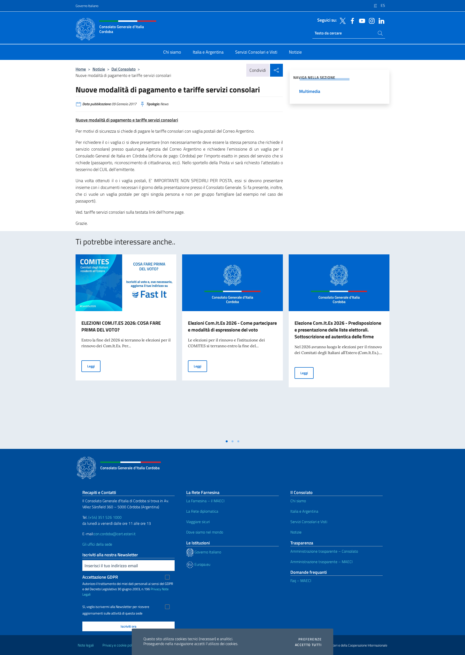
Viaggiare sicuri (198, 522)
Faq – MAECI (300, 580)
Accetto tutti (308, 645)
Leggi (94, 366)
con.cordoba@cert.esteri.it (115, 534)
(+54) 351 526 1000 (105, 517)
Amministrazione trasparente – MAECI (321, 562)
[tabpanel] (126, 345)
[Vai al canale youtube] (361, 20)
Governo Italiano (87, 5)
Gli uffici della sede (97, 544)
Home (81, 69)
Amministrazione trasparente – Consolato (324, 551)
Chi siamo (298, 501)
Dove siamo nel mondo (204, 532)
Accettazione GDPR (100, 577)
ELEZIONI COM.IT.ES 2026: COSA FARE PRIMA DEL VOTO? (121, 326)
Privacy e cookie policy (119, 645)
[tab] (227, 441)
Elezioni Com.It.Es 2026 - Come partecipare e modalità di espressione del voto (232, 326)
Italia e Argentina (304, 511)
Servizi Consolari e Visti (308, 522)
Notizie (99, 69)
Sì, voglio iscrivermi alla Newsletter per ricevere (115, 606)
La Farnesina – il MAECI (205, 501)
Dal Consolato (123, 69)
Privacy (156, 588)
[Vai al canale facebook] (351, 20)
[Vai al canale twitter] (341, 20)
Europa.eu (202, 564)
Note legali (86, 645)
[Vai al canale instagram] (370, 20)
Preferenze (310, 639)
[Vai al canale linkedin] (380, 20)
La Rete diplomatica (202, 511)
